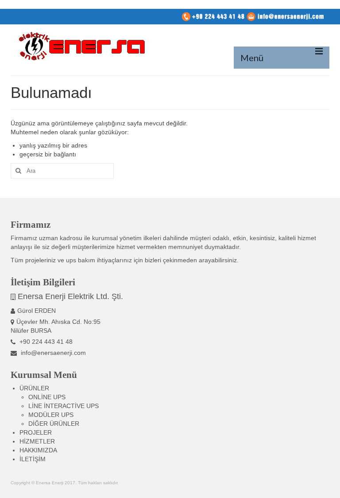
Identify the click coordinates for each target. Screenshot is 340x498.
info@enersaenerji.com (52, 352)
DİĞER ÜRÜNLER (53, 423)
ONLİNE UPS (47, 397)
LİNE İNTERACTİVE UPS (63, 405)
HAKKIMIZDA (38, 450)
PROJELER (35, 432)
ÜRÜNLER (34, 388)
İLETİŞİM (32, 459)
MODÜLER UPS (50, 414)
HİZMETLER (37, 441)
